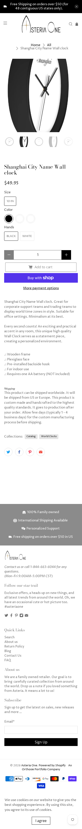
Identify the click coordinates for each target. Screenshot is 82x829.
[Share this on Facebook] (19, 452)
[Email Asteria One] (26, 616)
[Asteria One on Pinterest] (16, 616)
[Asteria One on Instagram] (21, 616)
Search (9, 637)
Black (11, 236)
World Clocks (49, 436)
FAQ (7, 660)
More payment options (41, 288)
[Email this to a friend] (41, 452)
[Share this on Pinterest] (30, 452)
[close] (76, 6)
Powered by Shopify (52, 765)
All (49, 45)
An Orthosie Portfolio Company (47, 768)
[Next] (71, 95)
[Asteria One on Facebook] (11, 616)
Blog (7, 651)
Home (35, 45)
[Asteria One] (41, 24)
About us (11, 642)
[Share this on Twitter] (8, 452)
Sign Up (41, 742)
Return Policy (14, 646)
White (27, 236)
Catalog (31, 436)
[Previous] (11, 95)
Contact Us (12, 656)
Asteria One (29, 765)
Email (9, 721)
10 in (10, 201)
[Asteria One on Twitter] (6, 616)
